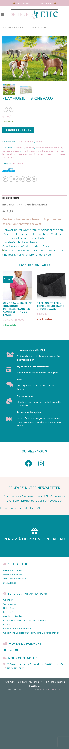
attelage (30, 147)
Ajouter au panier (18, 130)
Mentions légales (12, 616)
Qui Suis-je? (9, 604)
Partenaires (9, 612)
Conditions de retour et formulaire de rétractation (31, 632)
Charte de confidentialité (17, 628)
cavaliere (7, 151)
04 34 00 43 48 (15, 668)
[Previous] (8, 58)
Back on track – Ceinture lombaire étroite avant (50, 306)
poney (40, 154)
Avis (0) (7, 211)
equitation (49, 151)
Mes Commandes (12, 574)
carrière (49, 147)
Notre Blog (8, 608)
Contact (8, 599)
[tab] (34, 198)
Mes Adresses (10, 582)
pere (21, 154)
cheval (16, 151)
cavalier (58, 147)
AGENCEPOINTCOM (51, 689)
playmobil (30, 154)
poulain (61, 154)
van (4, 157)
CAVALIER (19, 27)
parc (15, 154)
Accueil (6, 27)
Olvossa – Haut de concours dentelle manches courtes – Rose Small (17, 309)
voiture (11, 157)
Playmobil (18, 163)
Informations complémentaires (24, 205)
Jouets (43, 27)
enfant (24, 151)
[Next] (61, 58)
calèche (40, 147)
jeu (3, 154)
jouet (9, 154)
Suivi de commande (14, 578)
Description (10, 198)
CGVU (6, 624)
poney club (50, 154)
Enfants (33, 27)
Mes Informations (12, 570)
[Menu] (3, 14)
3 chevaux (19, 147)
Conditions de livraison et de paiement (24, 620)
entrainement (36, 151)
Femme (59, 151)
